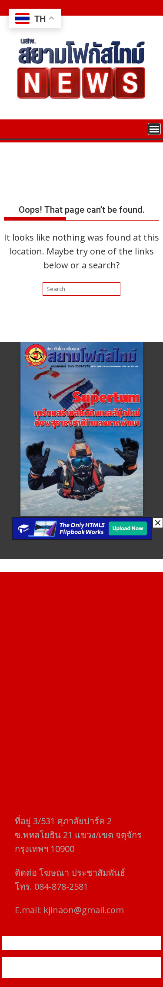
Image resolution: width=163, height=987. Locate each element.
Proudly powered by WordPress (50, 962)
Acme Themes (86, 972)
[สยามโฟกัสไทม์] (12, 128)
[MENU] (154, 129)
